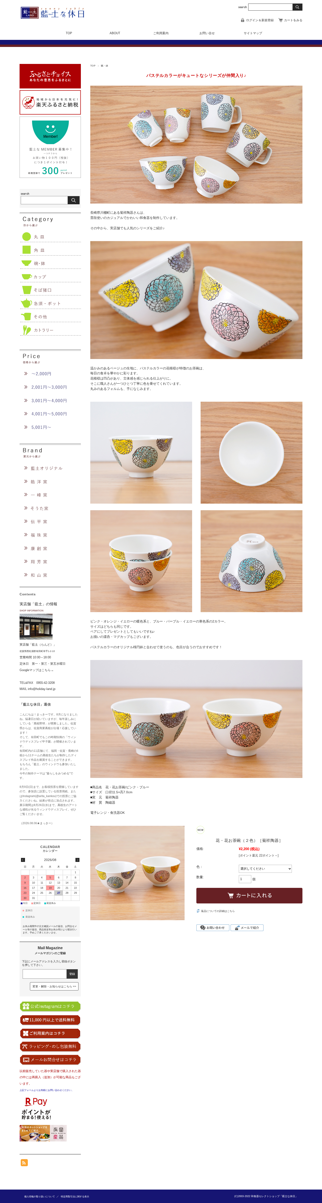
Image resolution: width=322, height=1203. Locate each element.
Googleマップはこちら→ (37, 670)
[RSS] (24, 1164)
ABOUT (115, 33)
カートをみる (293, 20)
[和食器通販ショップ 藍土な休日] (56, 17)
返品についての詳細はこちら (218, 911)
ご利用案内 (161, 33)
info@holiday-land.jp (41, 689)
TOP (69, 33)
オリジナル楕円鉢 (130, 647)
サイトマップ (253, 33)
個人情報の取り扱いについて (39, 1196)
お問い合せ (207, 33)
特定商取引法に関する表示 (75, 1196)
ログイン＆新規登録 (260, 20)
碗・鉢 (104, 65)
